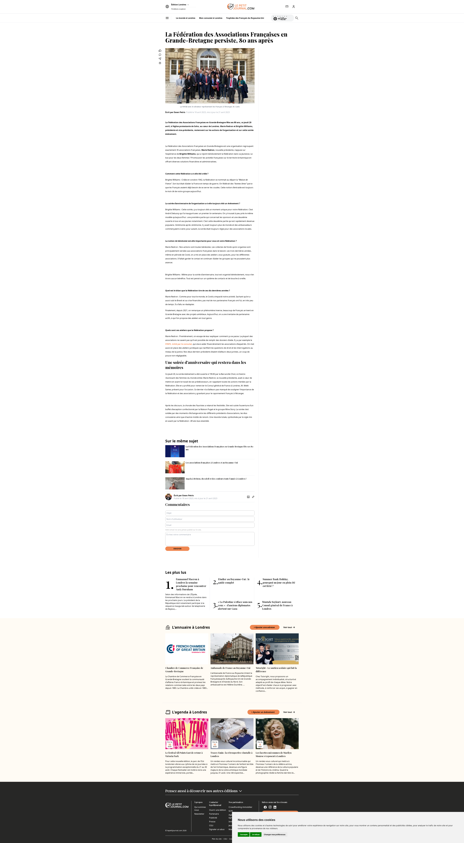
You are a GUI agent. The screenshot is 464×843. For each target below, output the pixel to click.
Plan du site (217, 839)
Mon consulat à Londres (210, 18)
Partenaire (214, 814)
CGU (211, 825)
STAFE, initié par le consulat (178, 344)
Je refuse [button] (256, 834)
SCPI (231, 811)
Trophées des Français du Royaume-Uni (245, 18)
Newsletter (199, 814)
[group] (290, 17)
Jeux (230, 825)
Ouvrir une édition (217, 810)
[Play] (290, 18)
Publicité (213, 817)
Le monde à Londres (185, 18)
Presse (212, 821)
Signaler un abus (217, 829)
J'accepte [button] (244, 834)
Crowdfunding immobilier (240, 807)
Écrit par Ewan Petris (175, 112)
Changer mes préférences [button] (274, 834)
